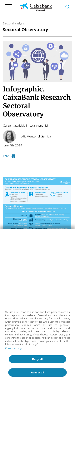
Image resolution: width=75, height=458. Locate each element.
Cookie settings (13, 348)
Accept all (37, 372)
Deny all (37, 359)
